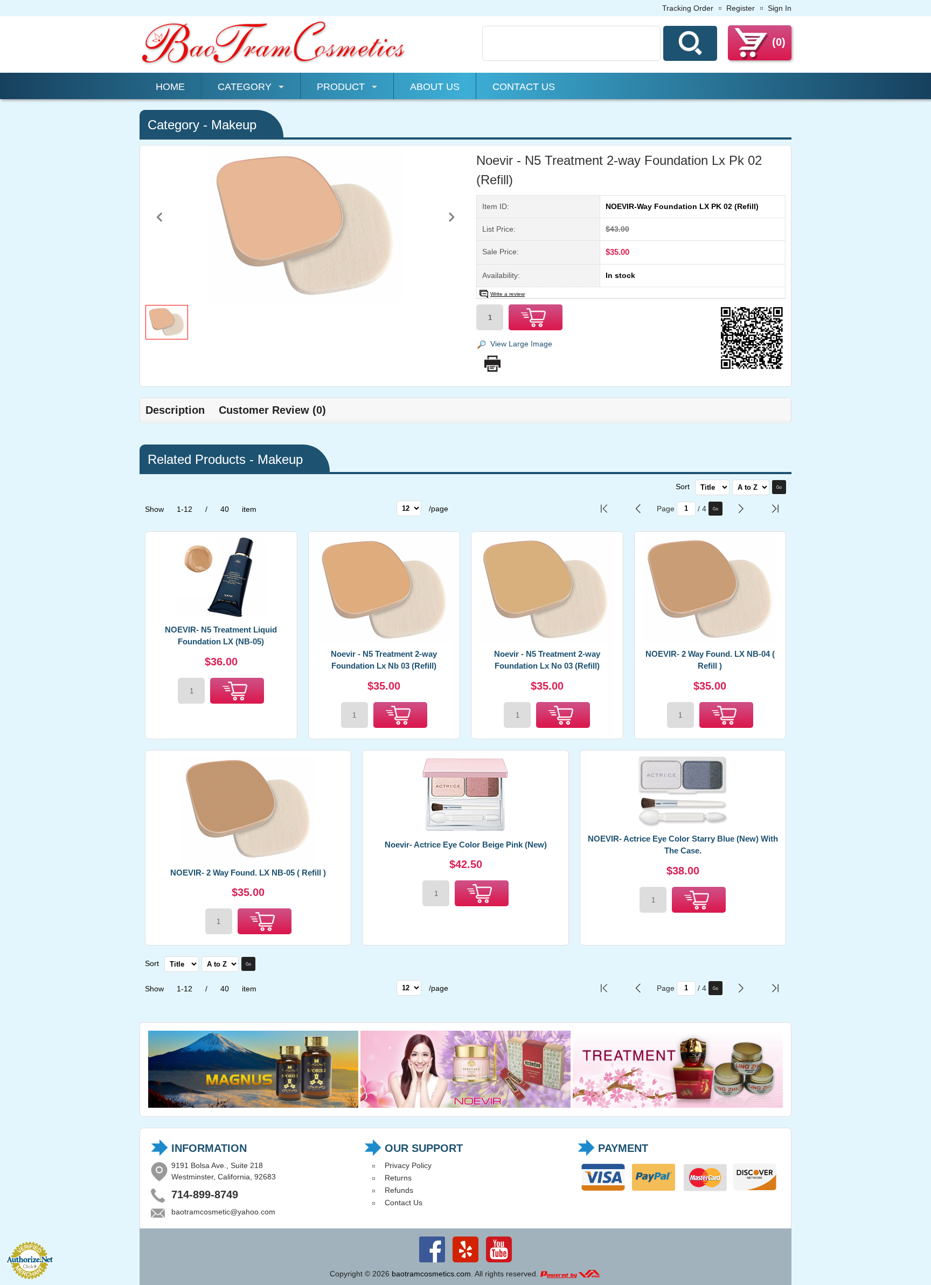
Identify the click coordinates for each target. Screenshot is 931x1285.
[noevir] (465, 1105)
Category (245, 86)
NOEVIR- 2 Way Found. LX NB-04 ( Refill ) (710, 660)
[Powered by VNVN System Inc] (570, 1273)
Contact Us (523, 86)
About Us (435, 86)
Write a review (507, 294)
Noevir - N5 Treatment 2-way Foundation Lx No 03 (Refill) (547, 660)
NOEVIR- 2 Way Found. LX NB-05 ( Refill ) (248, 872)
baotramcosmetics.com (431, 1273)
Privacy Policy (408, 1165)
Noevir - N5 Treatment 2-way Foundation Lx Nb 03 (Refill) (384, 660)
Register (740, 8)
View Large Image (521, 343)
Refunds (399, 1190)
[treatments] (678, 1105)
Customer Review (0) (272, 410)
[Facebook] (432, 1262)
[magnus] (253, 1105)
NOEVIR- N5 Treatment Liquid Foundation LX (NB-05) (221, 636)
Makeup (233, 124)
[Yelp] (465, 1262)
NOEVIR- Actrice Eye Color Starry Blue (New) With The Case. (683, 845)
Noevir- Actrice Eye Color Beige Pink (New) (466, 844)
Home (170, 86)
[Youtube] (499, 1262)
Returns (398, 1177)
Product (341, 86)
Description (175, 410)
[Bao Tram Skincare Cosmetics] (274, 63)
